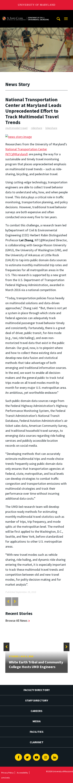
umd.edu (5, 777)
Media (37, 721)
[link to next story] (15, 601)
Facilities (36, 731)
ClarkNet (36, 742)
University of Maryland (36, 5)
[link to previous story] (8, 601)
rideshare (36, 128)
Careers (36, 711)
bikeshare (51, 128)
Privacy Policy (7, 772)
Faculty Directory (37, 690)
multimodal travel (16, 128)
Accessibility (22, 772)
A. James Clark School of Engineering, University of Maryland (25, 13)
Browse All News (16, 620)
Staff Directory (36, 700)
